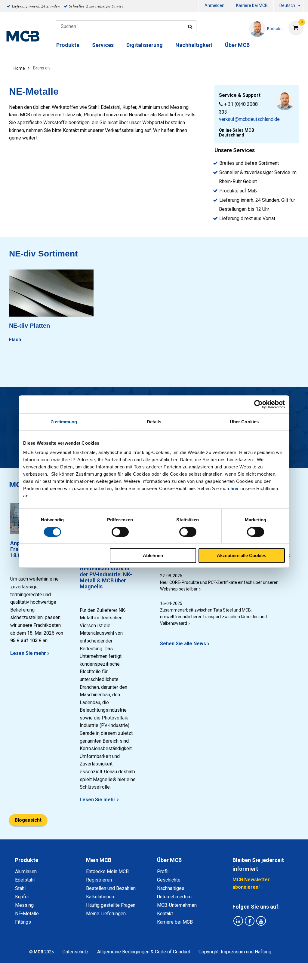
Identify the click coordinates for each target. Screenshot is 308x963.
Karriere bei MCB (252, 5)
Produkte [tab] (26, 860)
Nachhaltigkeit (193, 45)
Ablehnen (153, 555)
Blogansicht (28, 820)
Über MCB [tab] (169, 860)
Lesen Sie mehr (28, 653)
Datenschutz (75, 952)
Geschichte (168, 880)
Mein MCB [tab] (98, 860)
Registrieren (99, 880)
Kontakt (165, 913)
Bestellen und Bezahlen (111, 888)
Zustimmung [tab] (64, 421)
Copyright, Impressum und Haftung (235, 952)
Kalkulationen (100, 897)
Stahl (20, 888)
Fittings (23, 922)
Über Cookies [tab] (244, 421)
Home (19, 68)
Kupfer (22, 897)
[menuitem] (214, 6)
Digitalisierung (144, 45)
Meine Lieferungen (106, 913)
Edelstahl (25, 880)
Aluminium (26, 871)
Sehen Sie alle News (183, 643)
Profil (162, 871)
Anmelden (214, 5)
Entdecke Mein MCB (107, 871)
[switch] (120, 532)
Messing (24, 905)
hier (234, 488)
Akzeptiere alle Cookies (241, 555)
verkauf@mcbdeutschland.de (249, 119)
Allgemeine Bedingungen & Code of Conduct (143, 952)
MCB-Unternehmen (177, 905)
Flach (15, 339)
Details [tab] (154, 421)
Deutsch (287, 5)
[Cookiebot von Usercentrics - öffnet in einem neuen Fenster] (258, 404)
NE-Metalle (27, 913)
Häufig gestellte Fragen (110, 905)
